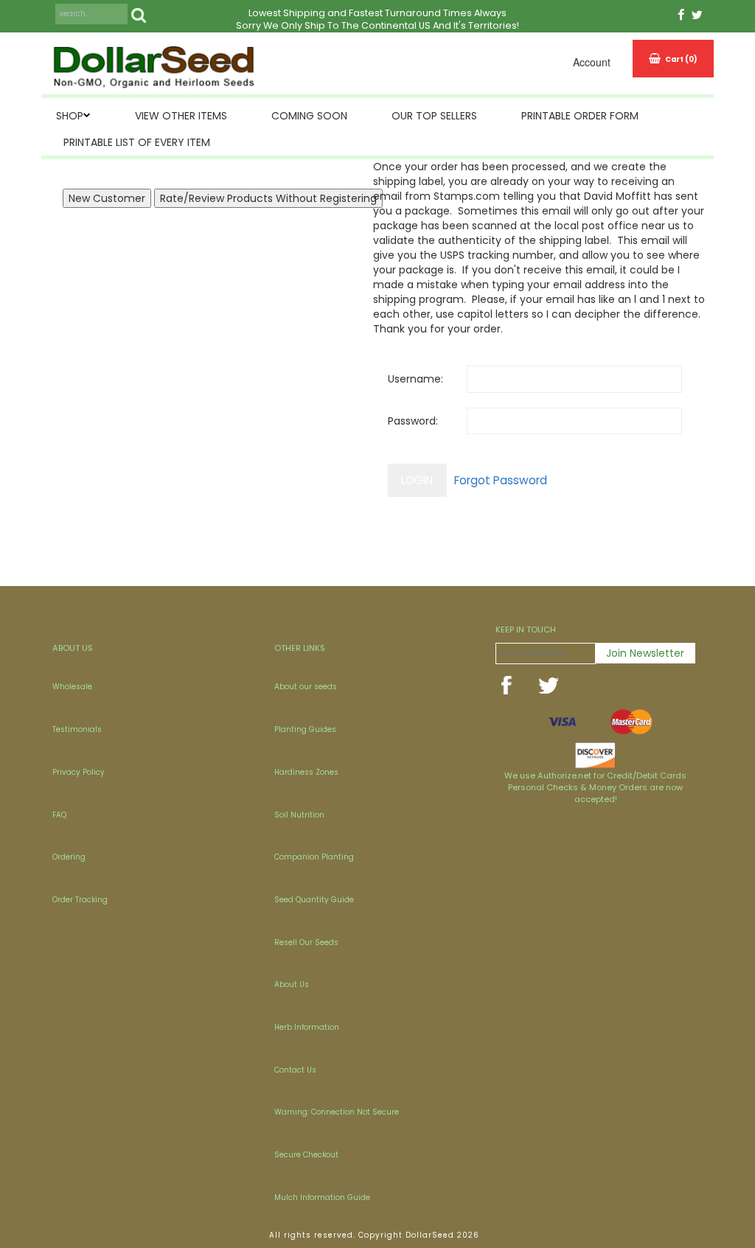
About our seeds (305, 686)
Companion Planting (314, 856)
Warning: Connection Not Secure (336, 1112)
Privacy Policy (78, 772)
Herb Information (306, 1027)
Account (591, 62)
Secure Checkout (306, 1154)
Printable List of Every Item (136, 142)
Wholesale (72, 686)
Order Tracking (80, 899)
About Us (291, 984)
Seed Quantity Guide (314, 899)
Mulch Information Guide (322, 1197)
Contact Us (295, 1070)
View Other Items (181, 115)
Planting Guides (305, 729)
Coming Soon (309, 115)
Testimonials (77, 729)
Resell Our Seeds (306, 942)
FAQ (59, 814)
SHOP (69, 115)
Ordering (69, 856)
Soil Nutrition (299, 814)
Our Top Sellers (434, 115)
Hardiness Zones (306, 772)
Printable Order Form (580, 115)
